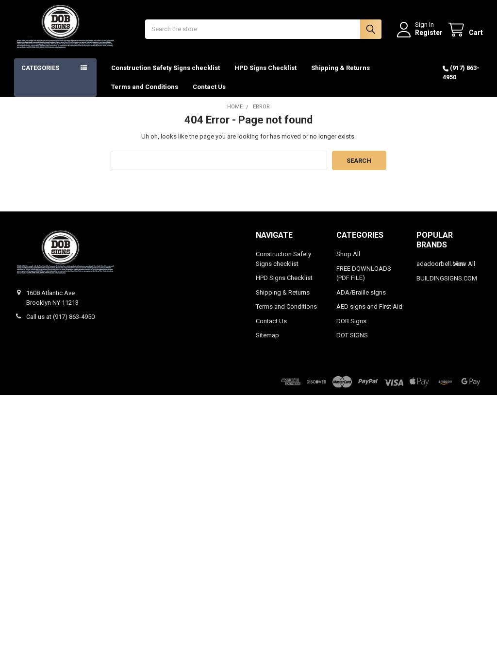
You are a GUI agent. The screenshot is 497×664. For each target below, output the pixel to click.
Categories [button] (40, 67)
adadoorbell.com (440, 263)
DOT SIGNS (352, 335)
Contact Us (209, 86)
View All (464, 263)
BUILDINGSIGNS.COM (446, 278)
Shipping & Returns (340, 67)
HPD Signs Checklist (265, 67)
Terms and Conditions (144, 86)
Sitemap (267, 335)
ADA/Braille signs (361, 292)
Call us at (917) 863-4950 (60, 316)
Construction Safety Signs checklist (165, 67)
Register (429, 32)
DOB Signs (351, 321)
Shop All (348, 254)
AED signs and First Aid (369, 306)
